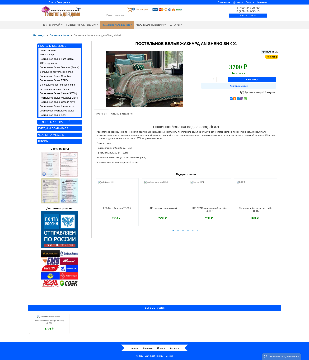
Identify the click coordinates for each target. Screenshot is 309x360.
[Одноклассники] (234, 98)
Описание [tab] (101, 113)
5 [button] (192, 230)
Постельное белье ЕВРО (54, 80)
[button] (281, 356)
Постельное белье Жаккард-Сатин (59, 97)
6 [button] (197, 230)
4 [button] (188, 230)
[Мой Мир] (238, 98)
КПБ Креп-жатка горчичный (163, 208)
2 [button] (178, 230)
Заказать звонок (248, 15)
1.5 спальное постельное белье (57, 84)
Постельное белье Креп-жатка (57, 59)
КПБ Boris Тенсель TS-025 (117, 208)
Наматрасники (48, 50)
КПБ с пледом (47, 54)
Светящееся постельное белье (57, 110)
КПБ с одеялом (48, 63)
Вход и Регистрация (59, 2)
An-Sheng (272, 56)
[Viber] (241, 98)
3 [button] (183, 230)
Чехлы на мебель (51, 134)
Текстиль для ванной (54, 122)
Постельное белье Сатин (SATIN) (58, 93)
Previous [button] (93, 200)
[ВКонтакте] (231, 98)
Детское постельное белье (55, 89)
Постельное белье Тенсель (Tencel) (59, 67)
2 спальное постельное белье (56, 72)
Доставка (238, 2)
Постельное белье (116, 24)
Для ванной (52, 24)
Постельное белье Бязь (53, 115)
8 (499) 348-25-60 (248, 7)
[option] (117, 202)
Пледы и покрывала (81, 24)
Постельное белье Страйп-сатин (58, 102)
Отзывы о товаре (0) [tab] (122, 113)
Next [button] (278, 200)
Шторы (175, 24)
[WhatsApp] (245, 98)
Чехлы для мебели (150, 24)
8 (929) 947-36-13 (248, 11)
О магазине (224, 2)
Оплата (250, 2)
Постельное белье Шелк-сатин (57, 106)
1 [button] (173, 230)
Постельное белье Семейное (56, 76)
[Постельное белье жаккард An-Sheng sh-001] (49, 317)
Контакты (262, 2)
